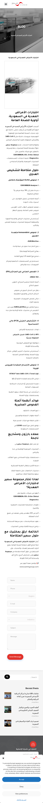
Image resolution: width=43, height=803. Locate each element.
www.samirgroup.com (29, 567)
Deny (21, 787)
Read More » (35, 702)
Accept (21, 779)
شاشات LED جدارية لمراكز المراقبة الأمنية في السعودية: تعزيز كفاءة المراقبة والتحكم (26, 696)
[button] (3, 758)
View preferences (21, 794)
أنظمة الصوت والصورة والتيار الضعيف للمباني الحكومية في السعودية (29, 710)
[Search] (7, 677)
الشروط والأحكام (21, 800)
